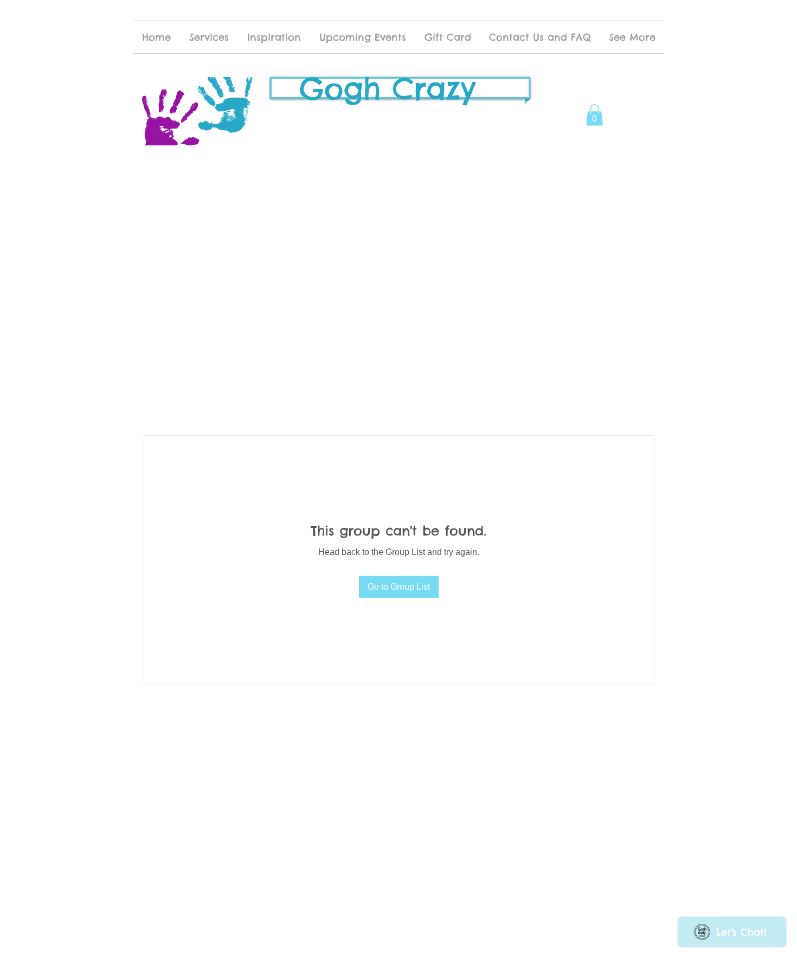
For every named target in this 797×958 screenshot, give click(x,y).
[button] (594, 114)
